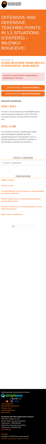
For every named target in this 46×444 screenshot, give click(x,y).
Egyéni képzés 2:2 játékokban (12, 214)
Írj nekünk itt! (6, 429)
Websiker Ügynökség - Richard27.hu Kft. (15, 438)
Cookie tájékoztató (8, 410)
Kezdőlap (4, 434)
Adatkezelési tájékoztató (10, 406)
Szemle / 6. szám (8, 126)
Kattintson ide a (23, 88)
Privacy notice (6, 408)
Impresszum (5, 412)
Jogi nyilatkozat (7, 404)
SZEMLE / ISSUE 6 (8, 106)
